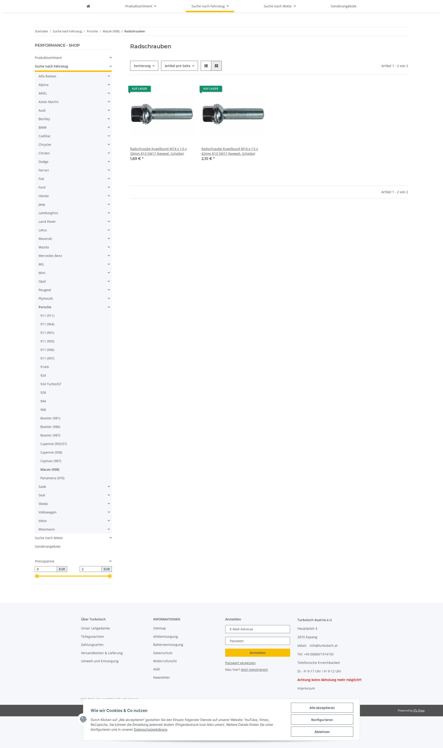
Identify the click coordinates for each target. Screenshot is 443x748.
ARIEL (43, 93)
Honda (44, 196)
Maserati (45, 238)
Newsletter (161, 677)
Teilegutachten (92, 636)
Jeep (42, 204)
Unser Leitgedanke (95, 628)
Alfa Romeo (47, 76)
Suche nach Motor (49, 538)
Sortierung (142, 66)
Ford (42, 187)
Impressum (306, 688)
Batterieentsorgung (168, 644)
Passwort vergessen (240, 663)
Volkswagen (48, 512)
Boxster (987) (50, 435)
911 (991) (47, 332)
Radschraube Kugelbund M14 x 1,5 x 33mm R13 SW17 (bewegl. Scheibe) (158, 151)
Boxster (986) (50, 426)
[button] (206, 66)
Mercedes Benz (50, 255)
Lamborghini (48, 213)
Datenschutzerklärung (150, 729)
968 (43, 409)
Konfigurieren (322, 720)
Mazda (44, 247)
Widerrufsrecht (165, 661)
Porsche (45, 307)
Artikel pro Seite (177, 66)
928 (43, 392)
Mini (42, 273)
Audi (42, 110)
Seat (42, 495)
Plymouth (46, 298)
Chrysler (45, 144)
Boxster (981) (50, 418)
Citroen (44, 153)
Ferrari (44, 170)
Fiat (41, 179)
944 (43, 401)
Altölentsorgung (165, 636)
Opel (42, 281)
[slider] (37, 576)
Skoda (43, 503)
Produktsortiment (48, 57)
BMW (43, 127)
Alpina (43, 84)
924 (43, 375)
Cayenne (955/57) (53, 444)
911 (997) (47, 358)
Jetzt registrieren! (254, 669)
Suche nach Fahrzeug (51, 66)
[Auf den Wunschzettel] (186, 90)
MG (41, 264)
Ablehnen (322, 732)
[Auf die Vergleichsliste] (174, 90)
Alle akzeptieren (322, 708)
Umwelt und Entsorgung (100, 661)
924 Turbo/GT (50, 384)
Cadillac (45, 136)
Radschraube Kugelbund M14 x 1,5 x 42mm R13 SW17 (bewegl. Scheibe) (229, 151)
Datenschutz (163, 653)
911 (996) (47, 350)
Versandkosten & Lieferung (102, 653)
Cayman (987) (50, 461)
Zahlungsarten (92, 644)
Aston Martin (49, 102)
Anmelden (258, 652)
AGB (156, 669)
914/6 (44, 367)
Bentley (44, 119)
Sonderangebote (47, 546)
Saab (42, 486)
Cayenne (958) (51, 452)
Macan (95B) (49, 469)
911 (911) (47, 315)
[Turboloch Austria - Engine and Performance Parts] (88, 6)
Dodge (43, 161)
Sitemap (159, 628)
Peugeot (45, 290)
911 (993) (47, 341)
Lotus (43, 230)
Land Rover (47, 221)
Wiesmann (47, 529)
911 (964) (47, 324)
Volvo (43, 521)
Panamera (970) (52, 478)
